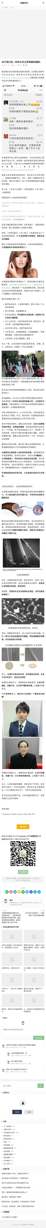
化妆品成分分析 (9, 1132)
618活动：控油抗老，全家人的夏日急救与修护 (18, 1206)
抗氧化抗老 (7, 1139)
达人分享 (7, 1164)
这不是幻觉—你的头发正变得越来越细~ (21, 62)
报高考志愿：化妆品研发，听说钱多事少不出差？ (19, 1201)
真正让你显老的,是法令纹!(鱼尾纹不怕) (15, 1183)
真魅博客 (23, 2)
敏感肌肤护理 (8, 1148)
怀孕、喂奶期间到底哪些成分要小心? (14, 1192)
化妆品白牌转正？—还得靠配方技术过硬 (16, 1187)
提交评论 (39, 1038)
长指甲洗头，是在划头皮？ (11, 968)
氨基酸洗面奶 (8, 1154)
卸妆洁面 (7, 1136)
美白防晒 (7, 1157)
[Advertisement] (23, 34)
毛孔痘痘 (7, 1151)
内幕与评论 (7, 1129)
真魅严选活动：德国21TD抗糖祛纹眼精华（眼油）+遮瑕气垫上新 (34, 947)
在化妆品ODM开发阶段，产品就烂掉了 (15, 1178)
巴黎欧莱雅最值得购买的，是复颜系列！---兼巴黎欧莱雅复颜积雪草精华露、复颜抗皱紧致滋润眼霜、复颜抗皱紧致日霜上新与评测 (11, 917)
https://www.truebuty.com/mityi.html (14, 78)
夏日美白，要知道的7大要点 (11, 1197)
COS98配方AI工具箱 (9, 1217)
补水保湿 (7, 1161)
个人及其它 (5, 7)
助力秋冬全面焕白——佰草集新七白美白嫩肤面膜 (35, 914)
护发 (5, 1142)
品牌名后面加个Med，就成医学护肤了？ (16, 1173)
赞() (19, 65)
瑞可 (11, 900)
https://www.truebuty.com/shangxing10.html (17, 170)
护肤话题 (7, 1145)
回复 (24, 1047)
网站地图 (31, 1225)
